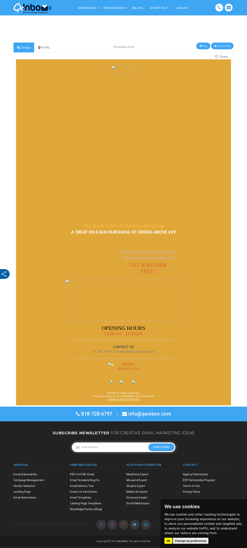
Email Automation (25, 497)
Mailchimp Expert (137, 474)
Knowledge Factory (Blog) (86, 509)
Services (87, 8)
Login (182, 8)
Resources (114, 8)
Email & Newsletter (25, 474)
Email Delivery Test (82, 485)
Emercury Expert (136, 497)
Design (25, 47)
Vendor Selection (24, 485)
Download (223, 45)
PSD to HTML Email (82, 474)
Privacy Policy (191, 491)
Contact (160, 8)
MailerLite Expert (137, 491)
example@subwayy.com (135, 352)
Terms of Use (191, 485)
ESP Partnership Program (199, 480)
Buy (204, 45)
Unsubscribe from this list (123, 399)
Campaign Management (29, 480)
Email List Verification (83, 491)
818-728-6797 (96, 414)
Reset (223, 56)
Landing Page (22, 491)
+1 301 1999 (102, 352)
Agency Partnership (195, 474)
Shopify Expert (135, 485)
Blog (138, 8)
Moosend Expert (136, 480)
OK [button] (168, 540)
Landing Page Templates (86, 503)
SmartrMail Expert (137, 503)
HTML (45, 47)
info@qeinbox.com (149, 414)
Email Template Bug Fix (85, 480)
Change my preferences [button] (190, 540)
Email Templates (80, 497)
